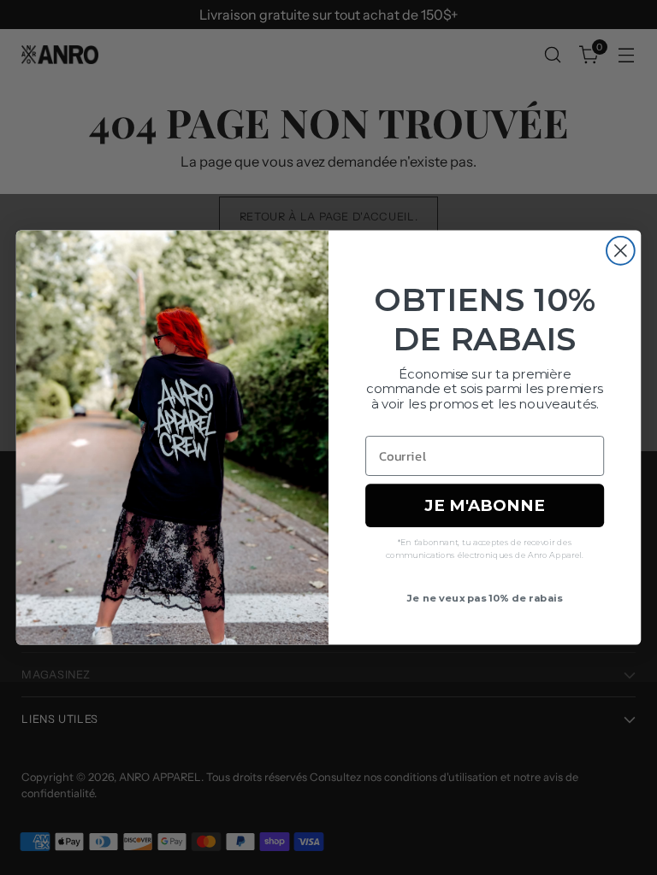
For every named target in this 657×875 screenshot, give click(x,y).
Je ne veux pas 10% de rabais (485, 597)
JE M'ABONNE (484, 505)
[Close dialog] (621, 251)
